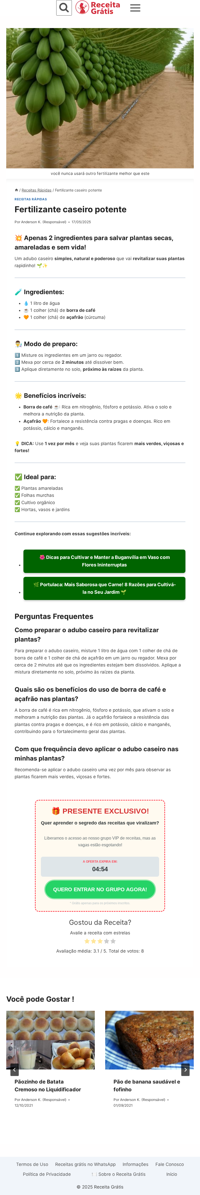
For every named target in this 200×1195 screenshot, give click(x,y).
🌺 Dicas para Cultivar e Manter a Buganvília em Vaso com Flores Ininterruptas (104, 560)
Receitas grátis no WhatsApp (85, 1164)
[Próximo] (185, 1070)
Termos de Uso (32, 1164)
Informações (135, 1164)
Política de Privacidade (47, 1174)
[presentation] (50, 1040)
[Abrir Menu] (135, 7)
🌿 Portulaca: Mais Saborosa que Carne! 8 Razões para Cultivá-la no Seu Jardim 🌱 (104, 588)
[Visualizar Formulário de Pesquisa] (64, 8)
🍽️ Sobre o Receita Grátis (119, 1174)
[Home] (16, 190)
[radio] (87, 942)
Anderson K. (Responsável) (43, 222)
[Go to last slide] (14, 1070)
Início (171, 1174)
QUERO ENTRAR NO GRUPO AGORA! (100, 889)
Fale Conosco (169, 1164)
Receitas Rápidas (31, 199)
